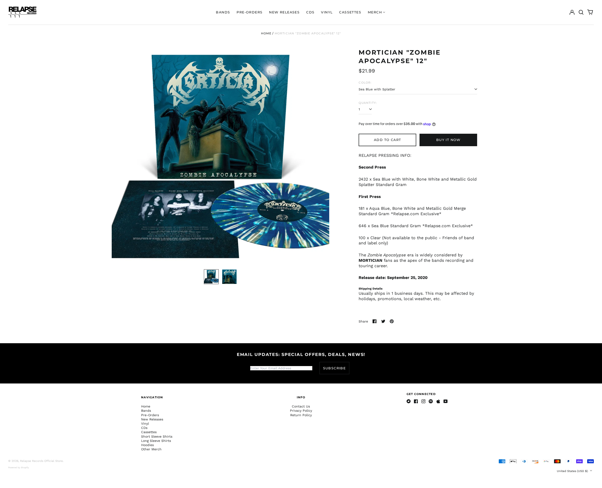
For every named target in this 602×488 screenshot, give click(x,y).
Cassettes (350, 12)
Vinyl (327, 12)
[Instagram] (423, 401)
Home (266, 33)
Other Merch (151, 449)
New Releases (284, 12)
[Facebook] (416, 401)
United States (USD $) (573, 471)
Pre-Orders (249, 12)
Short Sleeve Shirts (156, 436)
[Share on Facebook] (374, 321)
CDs (310, 12)
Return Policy (301, 415)
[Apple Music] (438, 401)
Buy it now (448, 140)
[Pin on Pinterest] (392, 321)
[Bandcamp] (409, 401)
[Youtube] (446, 401)
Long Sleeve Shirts (156, 441)
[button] (581, 12)
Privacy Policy (301, 410)
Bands (223, 12)
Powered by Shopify (18, 467)
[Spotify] (431, 401)
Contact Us (301, 406)
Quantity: (368, 103)
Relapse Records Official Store (41, 461)
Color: (365, 82)
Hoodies (147, 445)
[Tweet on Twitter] (383, 321)
